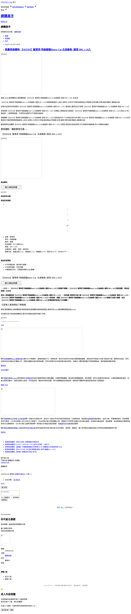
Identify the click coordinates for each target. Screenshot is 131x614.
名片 (6, 41)
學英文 (3, 432)
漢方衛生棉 (31, 428)
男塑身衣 (29, 378)
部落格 (7, 38)
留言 (22, 474)
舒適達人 (15, 428)
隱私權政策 (77, 585)
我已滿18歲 (5, 610)
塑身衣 (3, 365)
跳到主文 (4, 22)
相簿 (6, 36)
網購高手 (7, 16)
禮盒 (61, 424)
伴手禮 (67, 424)
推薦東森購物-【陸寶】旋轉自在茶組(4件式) (21, 452)
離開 (11, 610)
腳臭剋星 (19, 359)
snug (2, 325)
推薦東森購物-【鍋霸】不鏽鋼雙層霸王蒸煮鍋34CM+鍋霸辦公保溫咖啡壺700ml (33, 447)
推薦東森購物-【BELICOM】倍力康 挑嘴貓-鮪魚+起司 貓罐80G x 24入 (30, 449)
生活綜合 (17, 480)
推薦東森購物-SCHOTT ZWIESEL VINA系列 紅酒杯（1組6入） (28, 444)
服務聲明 (85, 585)
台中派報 (4, 370)
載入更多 (4, 487)
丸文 (6, 385)
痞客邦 (17, 474)
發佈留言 (4, 500)
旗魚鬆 (90, 419)
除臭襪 (6, 359)
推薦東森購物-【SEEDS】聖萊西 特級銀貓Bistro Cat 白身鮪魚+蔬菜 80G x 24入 (48, 49)
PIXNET (50, 585)
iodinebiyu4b (5, 462)
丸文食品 (21, 419)
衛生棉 (6, 428)
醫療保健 (17, 32)
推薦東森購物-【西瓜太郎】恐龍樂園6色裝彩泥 (22, 442)
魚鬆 (2, 385)
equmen (14, 378)
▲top (3, 483)
